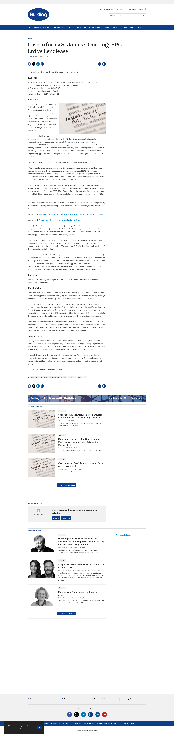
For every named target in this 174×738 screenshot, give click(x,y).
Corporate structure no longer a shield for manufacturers (81, 566)
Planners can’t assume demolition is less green (80, 593)
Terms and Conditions (61, 723)
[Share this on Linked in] (38, 64)
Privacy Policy (89, 723)
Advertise (125, 723)
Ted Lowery (34, 57)
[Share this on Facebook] (29, 64)
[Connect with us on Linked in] (83, 714)
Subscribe (132, 9)
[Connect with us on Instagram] (97, 714)
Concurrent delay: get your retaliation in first (59, 220)
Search (144, 15)
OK (40, 727)
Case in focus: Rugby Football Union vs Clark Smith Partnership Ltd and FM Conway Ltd (79, 441)
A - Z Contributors (100, 699)
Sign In (140, 9)
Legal (30, 38)
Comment (62, 411)
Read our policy (25, 729)
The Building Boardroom (109, 9)
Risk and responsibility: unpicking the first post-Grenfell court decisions (71, 214)
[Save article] (104, 64)
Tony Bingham (80, 548)
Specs (133, 723)
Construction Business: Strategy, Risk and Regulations (48, 377)
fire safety (71, 377)
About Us (116, 723)
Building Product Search (132, 699)
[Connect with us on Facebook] (69, 714)
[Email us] (90, 714)
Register (123, 9)
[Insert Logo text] (38, 20)
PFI (85, 377)
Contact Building (103, 723)
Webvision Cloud (92, 730)
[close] (105, 60)
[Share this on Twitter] (34, 64)
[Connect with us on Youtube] (104, 714)
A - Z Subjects (69, 699)
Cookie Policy (77, 723)
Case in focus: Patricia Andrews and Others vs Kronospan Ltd (82, 465)
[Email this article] (42, 64)
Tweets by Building (123, 535)
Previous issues (35, 699)
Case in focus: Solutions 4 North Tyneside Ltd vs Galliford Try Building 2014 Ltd (81, 416)
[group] (135, 27)
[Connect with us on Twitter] (76, 714)
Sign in (79, 60)
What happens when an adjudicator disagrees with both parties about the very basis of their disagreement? (81, 541)
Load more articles (67, 485)
